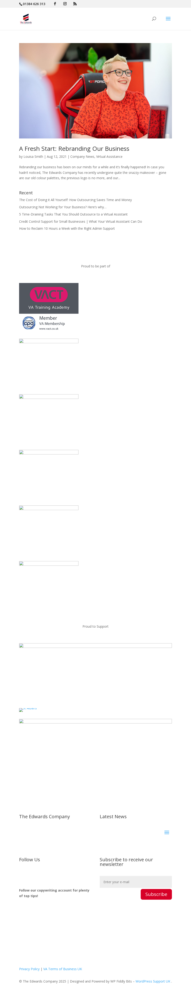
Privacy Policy (29, 969)
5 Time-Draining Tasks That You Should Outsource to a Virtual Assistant (73, 214)
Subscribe (156, 894)
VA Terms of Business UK (62, 969)
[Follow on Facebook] (32, 875)
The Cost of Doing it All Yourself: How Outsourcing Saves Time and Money (75, 200)
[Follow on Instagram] (41, 875)
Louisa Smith (33, 156)
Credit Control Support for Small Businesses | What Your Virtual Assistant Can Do (80, 221)
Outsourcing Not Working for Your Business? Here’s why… (62, 207)
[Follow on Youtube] (51, 875)
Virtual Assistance (109, 156)
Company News (82, 156)
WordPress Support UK (153, 981)
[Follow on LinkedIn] (23, 875)
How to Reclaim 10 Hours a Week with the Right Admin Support (67, 228)
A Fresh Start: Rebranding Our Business (74, 148)
